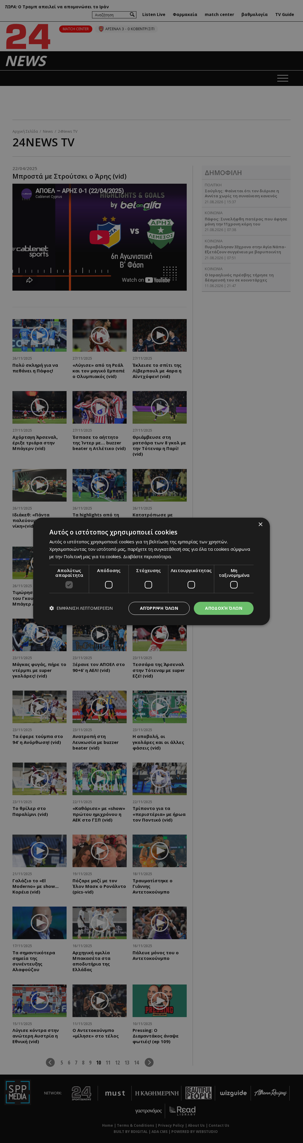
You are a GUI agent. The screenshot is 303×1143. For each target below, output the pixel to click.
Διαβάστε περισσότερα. (147, 556)
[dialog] (151, 571)
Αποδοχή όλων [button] (223, 608)
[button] (81, 608)
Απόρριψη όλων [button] (159, 608)
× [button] (260, 524)
